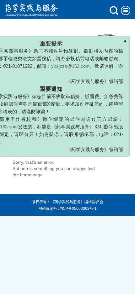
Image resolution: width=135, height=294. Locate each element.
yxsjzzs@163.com (70, 64)
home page (31, 174)
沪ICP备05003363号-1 (77, 208)
